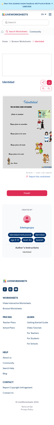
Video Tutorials (34, 327)
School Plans (9, 327)
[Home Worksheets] (2, 31)
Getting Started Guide (37, 322)
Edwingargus (27, 227)
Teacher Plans (9, 322)
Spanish (39, 240)
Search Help (8, 368)
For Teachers (33, 333)
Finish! (27, 193)
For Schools (32, 343)
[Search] (5, 22)
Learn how (27, 6)
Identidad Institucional (20, 234)
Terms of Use (27, 406)
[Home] (15, 14)
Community (8, 362)
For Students (33, 338)
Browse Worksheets (12, 308)
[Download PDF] (49, 82)
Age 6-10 (15, 240)
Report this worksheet (39, 177)
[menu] (50, 14)
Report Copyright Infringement (17, 387)
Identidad (39, 234)
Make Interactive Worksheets (17, 303)
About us (7, 357)
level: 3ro (27, 240)
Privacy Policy (27, 409)
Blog (5, 373)
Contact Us (8, 392)
